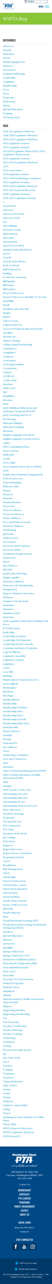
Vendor (7, 1089)
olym (5, 781)
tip (4, 1053)
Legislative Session (13, 659)
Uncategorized (11, 117)
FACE (6, 470)
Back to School (11, 265)
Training (7, 113)
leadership (8, 632)
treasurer (8, 1077)
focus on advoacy (12, 510)
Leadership (9, 77)
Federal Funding (12, 482)
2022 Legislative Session (16, 147)
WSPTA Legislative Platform (18, 1132)
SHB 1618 (8, 908)
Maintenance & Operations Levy (21, 679)
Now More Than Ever (15, 758)
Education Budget (13, 423)
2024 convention (12, 170)
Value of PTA (10, 1085)
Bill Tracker (9, 289)
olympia (7, 785)
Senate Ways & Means (15, 900)
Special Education (13, 109)
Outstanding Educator (15, 797)
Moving (7, 739)
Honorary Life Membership (18, 585)
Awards (7, 50)
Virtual (6, 1097)
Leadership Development (17, 640)
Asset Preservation (13, 245)
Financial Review (12, 502)
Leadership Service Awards (18, 644)
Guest (6, 561)
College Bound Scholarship (17, 344)
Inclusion (8, 597)
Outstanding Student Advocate (20, 805)
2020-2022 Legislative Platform (20, 139)
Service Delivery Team (15, 904)
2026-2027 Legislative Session (19, 198)
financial (7, 498)
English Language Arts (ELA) (18, 434)
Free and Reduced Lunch (16, 522)
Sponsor (7, 939)
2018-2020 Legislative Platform (20, 135)
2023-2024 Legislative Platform (20, 162)
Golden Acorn (10, 537)
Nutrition (8, 766)
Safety (6, 105)
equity (6, 442)
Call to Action (10, 320)
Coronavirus (10, 368)
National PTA (10, 743)
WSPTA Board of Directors (18, 1128)
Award (6, 253)
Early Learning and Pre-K (17, 415)
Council (7, 372)
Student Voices (11, 987)
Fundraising (9, 529)
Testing (7, 1045)
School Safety (10, 892)
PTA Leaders (24, 1198)
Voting (6, 1109)
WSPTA (8, 7)
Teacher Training (12, 1033)
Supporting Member (14, 1010)
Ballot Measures (12, 269)
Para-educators (12, 809)
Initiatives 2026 (11, 613)
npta (5, 762)
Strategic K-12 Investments (18, 979)
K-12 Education (11, 628)
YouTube (24, 1246)
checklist (8, 332)
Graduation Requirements (17, 553)
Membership (10, 85)
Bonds (6, 304)
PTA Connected (11, 825)
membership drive (13, 711)
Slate (5, 916)
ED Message (9, 419)
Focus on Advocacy (13, 514)
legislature (9, 663)
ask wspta (8, 237)
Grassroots (9, 557)
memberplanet (11, 699)
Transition (9, 1073)
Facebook (15, 1246)
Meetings (8, 695)
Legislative (9, 81)
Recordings (9, 837)
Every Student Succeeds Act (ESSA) (22, 466)
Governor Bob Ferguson (16, 545)
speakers (8, 931)
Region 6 (7, 845)
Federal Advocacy (13, 478)
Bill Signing (9, 281)
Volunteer (8, 1101)
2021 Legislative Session (16, 143)
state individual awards (15, 967)
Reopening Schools (13, 857)
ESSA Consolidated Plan (16, 446)
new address (10, 747)
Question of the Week (15, 833)
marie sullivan (10, 683)
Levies (6, 667)
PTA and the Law (12, 821)
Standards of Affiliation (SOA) (19, 959)
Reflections (9, 101)
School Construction (14, 880)
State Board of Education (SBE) (20, 963)
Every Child (9, 462)
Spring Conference (13, 951)
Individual (8, 605)
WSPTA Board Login (28, 1263)
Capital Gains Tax (12, 324)
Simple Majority (11, 912)
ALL (5, 221)
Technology (9, 1037)
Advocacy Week (11, 217)
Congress (8, 356)
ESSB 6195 (8, 454)
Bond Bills (8, 301)
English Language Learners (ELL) (21, 438)
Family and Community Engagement (23, 474)
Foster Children (11, 518)
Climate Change (11, 340)
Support (7, 1006)
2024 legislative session (16, 174)
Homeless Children (13, 581)
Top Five (7, 1065)
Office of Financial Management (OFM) (24, 770)
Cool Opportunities (13, 364)
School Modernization (15, 888)
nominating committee (16, 755)
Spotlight (8, 947)
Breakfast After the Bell (16, 309)
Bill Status (8, 285)
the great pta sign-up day (17, 1049)
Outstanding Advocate (15, 793)
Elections (8, 431)
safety (6, 873)
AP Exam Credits (12, 229)
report (6, 861)
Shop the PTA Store (24, 1227)
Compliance (9, 352)
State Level (9, 971)
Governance (9, 69)
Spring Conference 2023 (16, 955)
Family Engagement (14, 61)
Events (6, 57)
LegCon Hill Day (12, 652)
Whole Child (9, 1124)
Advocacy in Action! (13, 213)
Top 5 (6, 1061)
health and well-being (15, 573)
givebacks (8, 533)
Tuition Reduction (13, 1081)
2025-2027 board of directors (19, 190)
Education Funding (13, 426)
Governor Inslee (12, 549)
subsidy (7, 995)
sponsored (9, 943)
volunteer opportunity (15, 1105)
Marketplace (10, 687)
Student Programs (13, 983)
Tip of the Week (11, 1057)
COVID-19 (8, 376)
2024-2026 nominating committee (22, 178)
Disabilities (9, 396)
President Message (13, 813)
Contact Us (24, 1184)
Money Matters (11, 731)
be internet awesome (14, 277)
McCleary (8, 691)
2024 (5, 166)
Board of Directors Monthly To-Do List (24, 297)
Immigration (10, 589)
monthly (7, 735)
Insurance (8, 617)
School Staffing (11, 896)
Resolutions (9, 865)
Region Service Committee (17, 853)
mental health (10, 727)
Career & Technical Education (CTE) (22, 328)
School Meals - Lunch (14, 885)
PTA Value (8, 829)
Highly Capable (11, 577)
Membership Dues (13, 715)
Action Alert (9, 205)
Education (8, 53)
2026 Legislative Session (16, 194)
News (6, 89)
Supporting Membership (16, 1014)
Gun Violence (10, 565)
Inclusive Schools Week (15, 601)
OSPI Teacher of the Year (17, 789)
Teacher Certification (15, 1026)
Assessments (10, 241)
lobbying (7, 675)
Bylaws (6, 316)
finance (7, 490)
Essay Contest (11, 450)
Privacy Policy (37, 1274)
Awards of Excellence (14, 261)
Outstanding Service (14, 801)
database (8, 384)
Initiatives (8, 609)
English (30, 1)
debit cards (9, 388)
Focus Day (8, 506)
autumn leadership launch (17, 249)
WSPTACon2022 (12, 1136)
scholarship (9, 877)
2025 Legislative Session (16, 182)
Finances (8, 65)
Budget (7, 312)
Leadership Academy (14, 636)
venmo (6, 1093)
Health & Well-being (14, 73)
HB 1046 (7, 569)
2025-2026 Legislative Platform (20, 186)
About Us (24, 1214)
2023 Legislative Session (16, 158)
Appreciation (10, 233)
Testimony (9, 1041)
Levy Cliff (8, 671)
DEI (5, 392)
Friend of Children (13, 526)
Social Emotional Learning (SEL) (20, 920)
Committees (10, 348)
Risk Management (13, 869)
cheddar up (9, 336)
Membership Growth (14, 719)
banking (7, 273)
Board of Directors (13, 293)
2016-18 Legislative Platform (18, 131)
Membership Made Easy (16, 723)
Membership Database (15, 707)
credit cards (10, 380)
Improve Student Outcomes (18, 593)
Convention (9, 360)
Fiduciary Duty (11, 486)
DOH (5, 404)
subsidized (8, 991)
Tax (5, 1018)
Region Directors (12, 849)
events (6, 458)
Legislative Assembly (14, 656)
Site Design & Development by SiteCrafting (29, 1275)
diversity (7, 400)
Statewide (8, 975)
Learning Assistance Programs (20, 648)
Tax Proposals (11, 1022)
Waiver (7, 1113)
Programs (8, 97)
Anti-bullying (10, 225)
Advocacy (8, 46)
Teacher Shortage (13, 1030)
